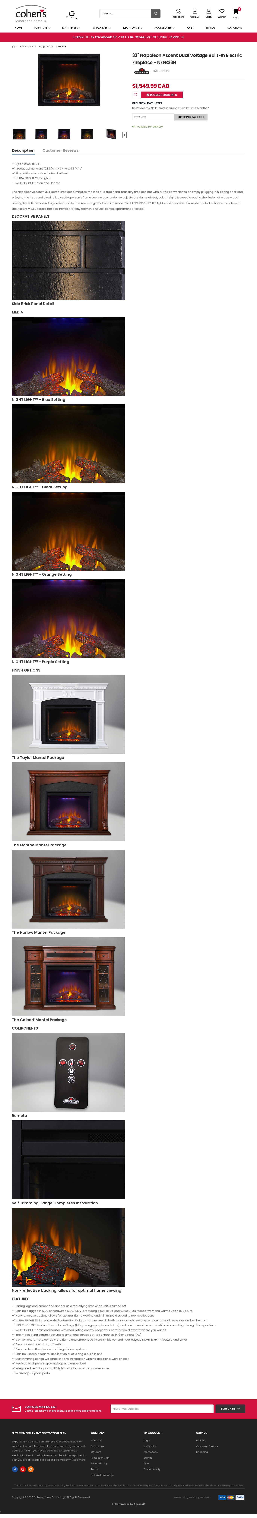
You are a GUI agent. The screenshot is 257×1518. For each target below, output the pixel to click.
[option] (69, 79)
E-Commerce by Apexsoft (128, 1504)
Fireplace (44, 46)
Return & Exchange (102, 1475)
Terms (95, 1469)
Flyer (190, 28)
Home (18, 28)
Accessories (163, 28)
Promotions (151, 1452)
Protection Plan (100, 1458)
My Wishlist (150, 1446)
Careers (96, 1452)
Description (23, 150)
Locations (234, 28)
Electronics (131, 28)
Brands (210, 28)
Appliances (100, 28)
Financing (202, 1452)
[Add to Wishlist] (135, 95)
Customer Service (207, 1446)
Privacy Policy (99, 1463)
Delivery (201, 1440)
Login (147, 1440)
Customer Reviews (61, 150)
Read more (79, 1460)
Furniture (40, 28)
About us (96, 1440)
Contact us (97, 1446)
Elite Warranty (152, 1469)
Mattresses (70, 28)
